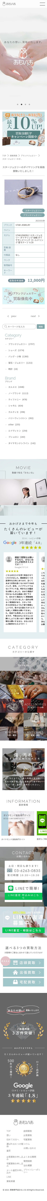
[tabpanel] (23, 55)
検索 (41, 326)
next (33, 316)
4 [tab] (29, 104)
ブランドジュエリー (32, 215)
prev (13, 316)
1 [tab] (17, 104)
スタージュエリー (33, 210)
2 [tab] (21, 104)
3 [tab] (25, 104)
